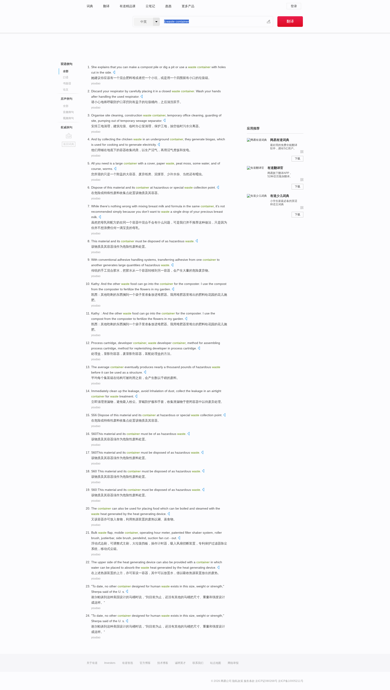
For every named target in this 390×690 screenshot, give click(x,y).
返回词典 (68, 144)
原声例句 (66, 98)
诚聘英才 (180, 663)
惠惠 (168, 6)
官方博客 (145, 663)
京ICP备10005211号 (290, 681)
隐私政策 (237, 681)
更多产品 (188, 6)
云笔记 (150, 6)
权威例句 (66, 127)
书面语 (67, 83)
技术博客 (162, 663)
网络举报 (233, 663)
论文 (65, 89)
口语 (65, 77)
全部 (65, 106)
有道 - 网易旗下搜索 (105, 21)
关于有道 (92, 663)
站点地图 (215, 663)
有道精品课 (127, 6)
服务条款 (249, 681)
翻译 (106, 6)
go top (69, 135)
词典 (90, 6)
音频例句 (68, 112)
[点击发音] (114, 72)
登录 (294, 6)
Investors (109, 663)
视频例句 (68, 118)
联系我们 (198, 663)
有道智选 (127, 663)
